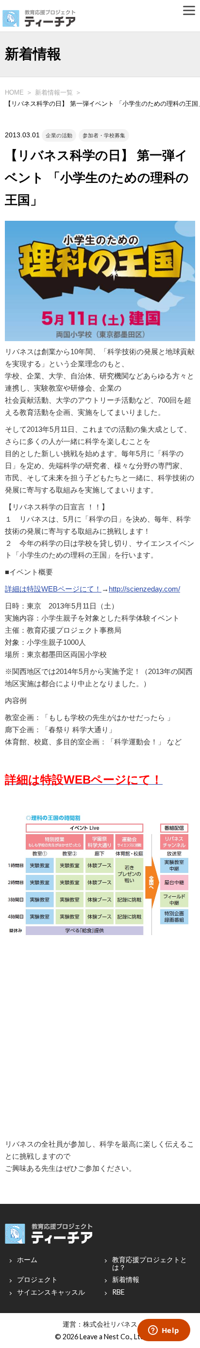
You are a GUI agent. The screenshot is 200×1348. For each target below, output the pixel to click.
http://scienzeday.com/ (144, 589)
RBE (118, 1292)
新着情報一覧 (54, 92)
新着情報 (125, 1279)
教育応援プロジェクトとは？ (149, 1263)
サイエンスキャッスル (51, 1292)
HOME (14, 92)
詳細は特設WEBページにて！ (53, 589)
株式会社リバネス (110, 1324)
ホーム (27, 1260)
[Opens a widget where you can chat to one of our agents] (163, 1331)
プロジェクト (37, 1279)
